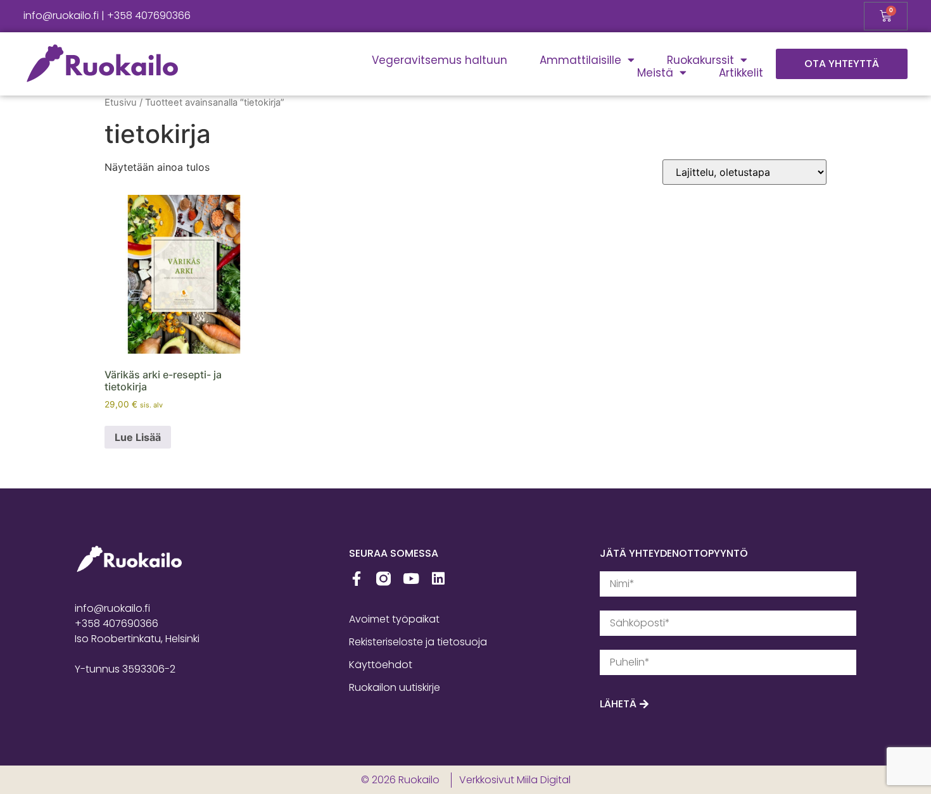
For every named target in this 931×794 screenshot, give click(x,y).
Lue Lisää (138, 437)
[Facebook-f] (356, 578)
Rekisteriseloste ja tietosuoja (418, 642)
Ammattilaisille (580, 60)
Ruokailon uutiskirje (394, 687)
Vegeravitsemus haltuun (439, 60)
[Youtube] (410, 578)
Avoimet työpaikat (394, 619)
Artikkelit (741, 72)
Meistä (655, 72)
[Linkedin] (438, 578)
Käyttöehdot (380, 664)
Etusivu (120, 102)
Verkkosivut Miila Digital (515, 779)
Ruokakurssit (700, 60)
